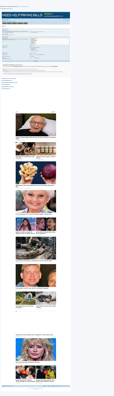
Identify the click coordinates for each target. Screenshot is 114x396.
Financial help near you (7, 80)
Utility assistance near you (8, 86)
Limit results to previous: (6, 56)
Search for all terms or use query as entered (37, 31)
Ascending (37, 54)
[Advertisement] (29, 3)
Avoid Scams (9, 8)
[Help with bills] (36, 15)
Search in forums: (5, 38)
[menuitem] (8, 20)
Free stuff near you (6, 88)
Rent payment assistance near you (9, 82)
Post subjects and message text (35, 47)
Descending (42, 54)
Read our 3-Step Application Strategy (23, 6)
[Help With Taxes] (49, 42)
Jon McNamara (55, 66)
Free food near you (6, 84)
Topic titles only (33, 49)
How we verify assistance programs (15, 73)
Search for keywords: (5, 30)
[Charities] (49, 44)
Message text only (33, 48)
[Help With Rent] (49, 41)
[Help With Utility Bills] (49, 43)
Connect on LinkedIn (27, 73)
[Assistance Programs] (49, 38)
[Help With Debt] (49, 39)
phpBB (33, 388)
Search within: (4, 47)
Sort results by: (4, 54)
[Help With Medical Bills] (49, 40)
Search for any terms (34, 32)
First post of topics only (34, 50)
